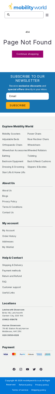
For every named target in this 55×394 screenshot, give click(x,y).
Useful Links (8, 292)
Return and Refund (12, 276)
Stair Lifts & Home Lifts (13, 172)
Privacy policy (42, 384)
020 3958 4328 (10, 335)
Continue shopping (27, 53)
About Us (7, 190)
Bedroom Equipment (12, 161)
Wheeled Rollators (37, 150)
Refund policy (25, 384)
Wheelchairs (34, 145)
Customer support (11, 287)
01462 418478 (9, 319)
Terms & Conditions (12, 207)
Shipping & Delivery (12, 265)
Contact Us (8, 212)
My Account (8, 230)
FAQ (4, 281)
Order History (9, 236)
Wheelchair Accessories (14, 150)
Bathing (6, 156)
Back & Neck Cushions (39, 161)
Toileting (32, 156)
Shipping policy (38, 390)
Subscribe (18, 105)
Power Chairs (34, 133)
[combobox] (24, 15)
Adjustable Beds (10, 139)
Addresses (7, 241)
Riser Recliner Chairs (38, 139)
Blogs (5, 196)
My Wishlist (8, 247)
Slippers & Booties (37, 167)
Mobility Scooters (11, 133)
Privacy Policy (9, 201)
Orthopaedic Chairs (12, 145)
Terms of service (20, 390)
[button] (47, 14)
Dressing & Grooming (13, 167)
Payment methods (11, 270)
